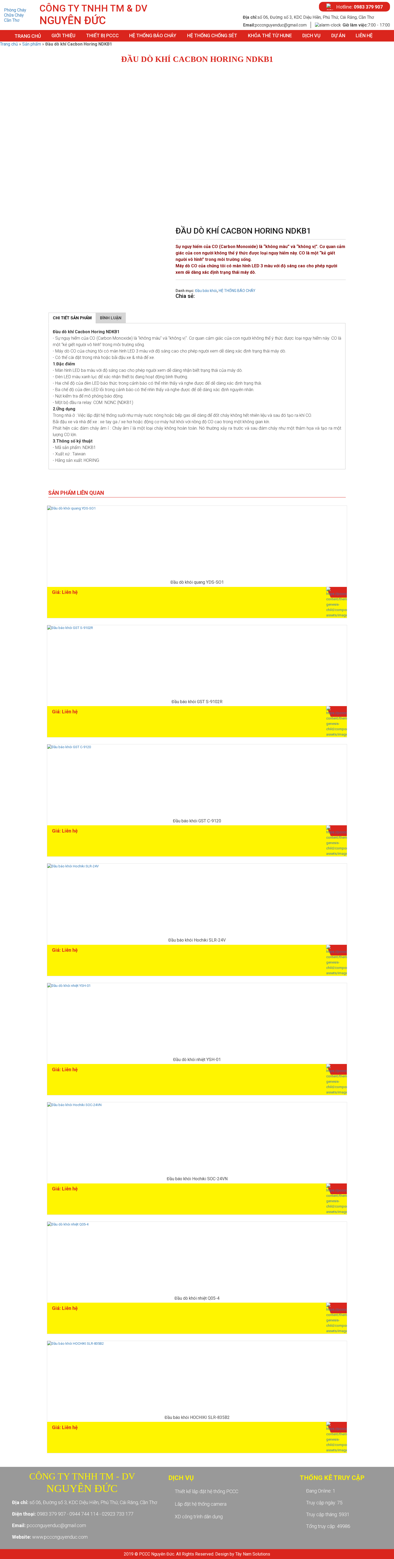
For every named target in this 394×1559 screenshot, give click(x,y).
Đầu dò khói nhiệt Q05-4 (197, 1298)
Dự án (338, 35)
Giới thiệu (63, 35)
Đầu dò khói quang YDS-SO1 (197, 582)
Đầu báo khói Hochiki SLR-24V (197, 940)
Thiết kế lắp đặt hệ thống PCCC (206, 1491)
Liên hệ (364, 35)
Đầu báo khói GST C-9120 (197, 820)
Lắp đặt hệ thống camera (200, 1504)
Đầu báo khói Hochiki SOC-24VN (197, 1178)
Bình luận (110, 318)
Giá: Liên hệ (65, 592)
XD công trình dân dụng (199, 1516)
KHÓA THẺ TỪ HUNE (270, 35)
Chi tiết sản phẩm (72, 318)
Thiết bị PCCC (102, 35)
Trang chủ (27, 36)
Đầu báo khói (206, 290)
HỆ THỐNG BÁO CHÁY (152, 35)
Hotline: (359, 7)
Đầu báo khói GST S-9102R (197, 701)
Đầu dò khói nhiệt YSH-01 (197, 1059)
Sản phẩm (31, 44)
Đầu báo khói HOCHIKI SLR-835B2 (197, 1417)
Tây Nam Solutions (252, 1554)
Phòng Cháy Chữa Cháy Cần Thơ (15, 15)
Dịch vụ (311, 35)
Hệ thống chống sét (212, 35)
